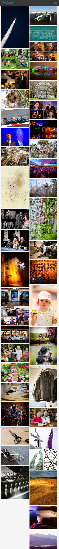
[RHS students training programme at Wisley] (43, 149)
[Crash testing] (43, 518)
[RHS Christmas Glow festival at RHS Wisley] (43, 129)
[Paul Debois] (8, 2)
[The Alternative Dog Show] (15, 59)
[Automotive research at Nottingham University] (15, 269)
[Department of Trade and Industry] (15, 482)
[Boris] (43, 346)
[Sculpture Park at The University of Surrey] (43, 90)
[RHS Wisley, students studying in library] (43, 417)
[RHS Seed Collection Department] (15, 99)
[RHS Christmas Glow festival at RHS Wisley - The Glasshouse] (43, 71)
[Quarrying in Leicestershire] (43, 487)
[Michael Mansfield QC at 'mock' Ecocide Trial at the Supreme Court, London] (15, 79)
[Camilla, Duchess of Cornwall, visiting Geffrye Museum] (15, 353)
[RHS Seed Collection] (15, 187)
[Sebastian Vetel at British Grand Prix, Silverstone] (15, 118)
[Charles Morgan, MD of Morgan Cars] (43, 51)
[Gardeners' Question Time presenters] (15, 240)
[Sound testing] (43, 272)
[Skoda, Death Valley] (43, 539)
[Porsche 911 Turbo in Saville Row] (15, 297)
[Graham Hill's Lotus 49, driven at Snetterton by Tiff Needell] (43, 15)
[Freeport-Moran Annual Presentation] (15, 137)
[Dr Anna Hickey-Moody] (15, 316)
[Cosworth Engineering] (15, 414)
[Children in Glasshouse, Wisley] (43, 219)
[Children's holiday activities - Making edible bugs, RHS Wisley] (43, 305)
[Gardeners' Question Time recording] (15, 219)
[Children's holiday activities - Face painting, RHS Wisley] (15, 372)
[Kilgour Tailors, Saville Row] (15, 392)
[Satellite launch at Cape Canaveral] (15, 27)
